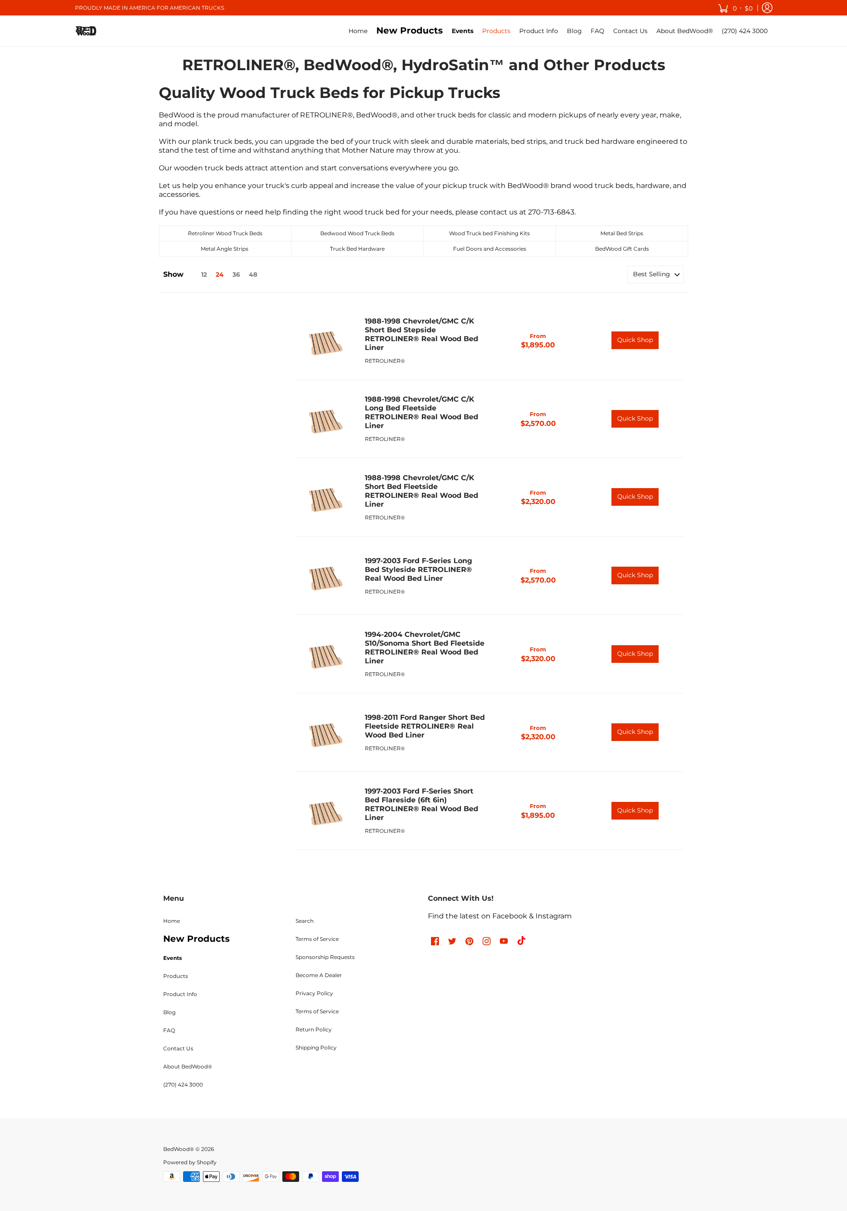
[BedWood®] (86, 30)
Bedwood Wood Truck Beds (357, 233)
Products (175, 976)
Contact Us (178, 1048)
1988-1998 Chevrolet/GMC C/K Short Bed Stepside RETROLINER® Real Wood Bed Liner (421, 334)
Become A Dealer (319, 975)
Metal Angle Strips (224, 248)
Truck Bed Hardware (357, 248)
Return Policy (314, 1029)
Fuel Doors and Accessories (489, 248)
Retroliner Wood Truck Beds (225, 233)
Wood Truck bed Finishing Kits (489, 233)
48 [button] (253, 274)
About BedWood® (187, 1066)
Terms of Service (317, 939)
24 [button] (220, 274)
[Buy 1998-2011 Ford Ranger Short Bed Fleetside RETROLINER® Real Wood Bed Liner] (326, 732)
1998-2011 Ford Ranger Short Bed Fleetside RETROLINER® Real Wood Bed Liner (425, 726)
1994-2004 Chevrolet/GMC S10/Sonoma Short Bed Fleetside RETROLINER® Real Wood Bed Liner (424, 647)
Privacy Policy (314, 993)
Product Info (180, 994)
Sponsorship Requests (325, 957)
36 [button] (236, 274)
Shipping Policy (316, 1047)
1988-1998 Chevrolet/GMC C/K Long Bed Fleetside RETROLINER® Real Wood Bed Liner (421, 412)
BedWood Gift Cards (622, 248)
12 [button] (204, 274)
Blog (169, 1012)
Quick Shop (635, 340)
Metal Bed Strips (621, 233)
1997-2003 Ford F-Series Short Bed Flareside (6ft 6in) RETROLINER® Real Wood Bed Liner (421, 804)
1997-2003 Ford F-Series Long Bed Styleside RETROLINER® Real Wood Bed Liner (418, 570)
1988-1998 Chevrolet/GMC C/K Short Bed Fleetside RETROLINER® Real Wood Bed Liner (421, 491)
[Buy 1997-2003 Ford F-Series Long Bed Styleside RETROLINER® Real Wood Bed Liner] (326, 575)
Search (305, 921)
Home (171, 921)
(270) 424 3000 (183, 1084)
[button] (735, 7)
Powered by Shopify (190, 1162)
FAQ (169, 1030)
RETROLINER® (385, 360)
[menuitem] (358, 30)
